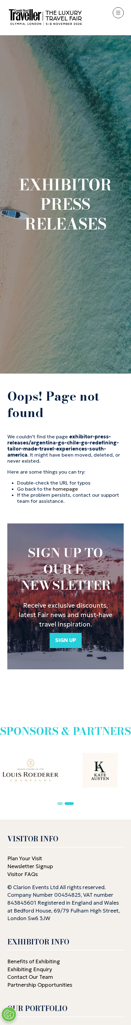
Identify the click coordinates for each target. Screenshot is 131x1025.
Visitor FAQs (22, 874)
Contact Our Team (30, 977)
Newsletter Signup (30, 866)
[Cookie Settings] (8, 1014)
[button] (118, 12)
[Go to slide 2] (69, 803)
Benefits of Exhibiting (33, 961)
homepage (65, 489)
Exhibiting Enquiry (29, 969)
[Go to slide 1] (60, 803)
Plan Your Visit (24, 858)
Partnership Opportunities (40, 985)
